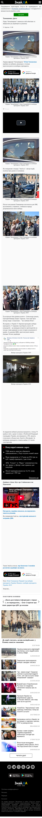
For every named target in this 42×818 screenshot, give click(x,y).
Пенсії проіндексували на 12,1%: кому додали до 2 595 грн (20, 472)
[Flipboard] (28, 767)
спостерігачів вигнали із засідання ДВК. (19, 517)
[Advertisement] (21, 262)
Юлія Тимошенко (30, 62)
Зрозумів (21, 14)
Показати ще (34, 478)
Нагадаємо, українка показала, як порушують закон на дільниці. (19, 512)
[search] (2, 2)
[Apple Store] (14, 775)
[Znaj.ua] (21, 2)
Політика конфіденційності (9, 789)
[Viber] (19, 767)
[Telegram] (14, 767)
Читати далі (21, 755)
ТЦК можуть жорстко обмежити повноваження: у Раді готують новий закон (22, 452)
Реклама (4, 792)
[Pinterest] (33, 767)
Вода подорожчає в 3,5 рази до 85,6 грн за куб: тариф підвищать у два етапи (21, 458)
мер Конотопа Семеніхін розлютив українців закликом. (19, 566)
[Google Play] (27, 775)
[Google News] (23, 767)
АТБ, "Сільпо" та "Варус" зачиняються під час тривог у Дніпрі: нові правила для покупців (21, 465)
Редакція (4, 795)
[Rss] (9, 767)
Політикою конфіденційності (21, 8)
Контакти (4, 799)
